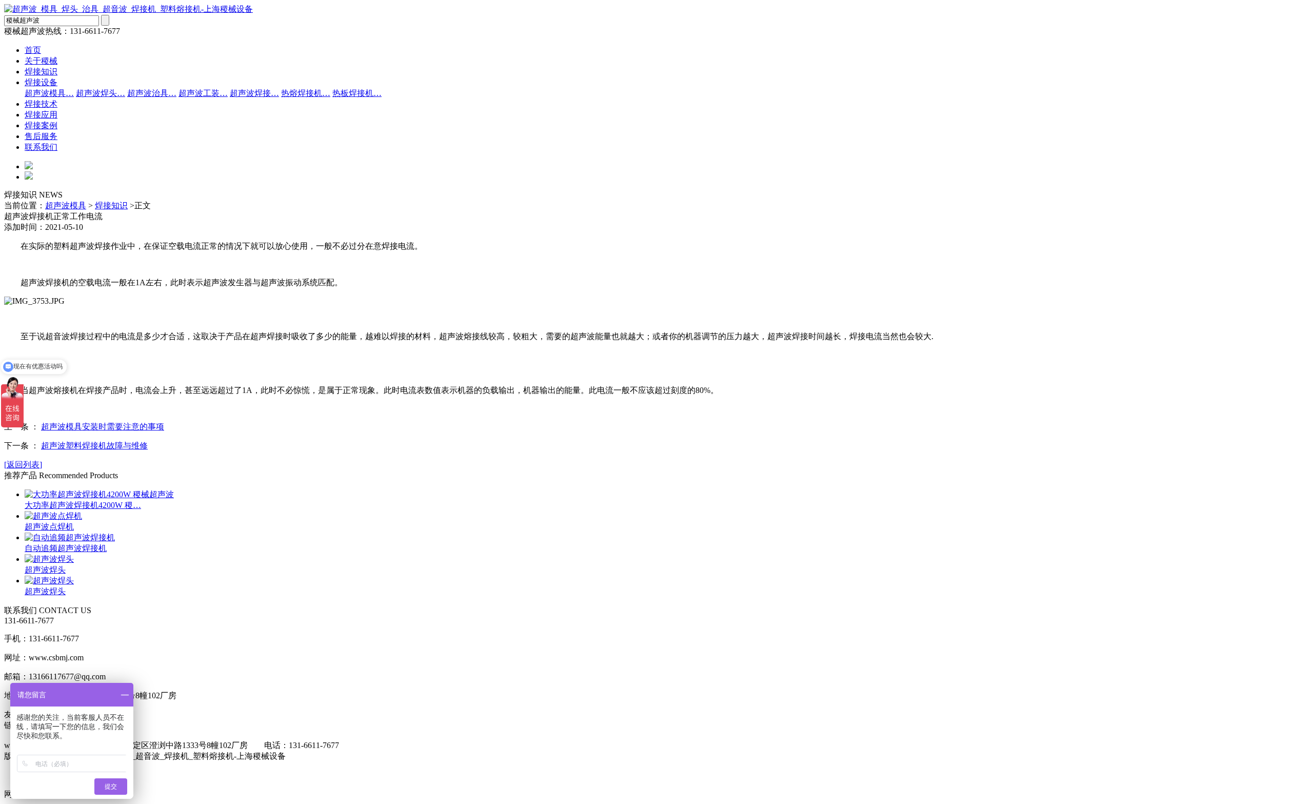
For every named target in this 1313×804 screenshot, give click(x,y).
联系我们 (41, 147)
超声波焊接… (254, 93)
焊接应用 (41, 114)
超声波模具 (65, 205)
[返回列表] (23, 464)
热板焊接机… (357, 93)
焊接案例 (41, 125)
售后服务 (41, 136)
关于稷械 (41, 60)
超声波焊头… (100, 93)
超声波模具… (49, 93)
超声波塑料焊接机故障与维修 (94, 445)
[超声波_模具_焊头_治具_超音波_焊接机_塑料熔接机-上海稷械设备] (128, 9)
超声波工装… (203, 93)
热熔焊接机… (305, 93)
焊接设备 (41, 82)
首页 (33, 50)
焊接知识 (41, 71)
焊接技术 (41, 104)
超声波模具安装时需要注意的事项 (102, 426)
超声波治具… (151, 93)
